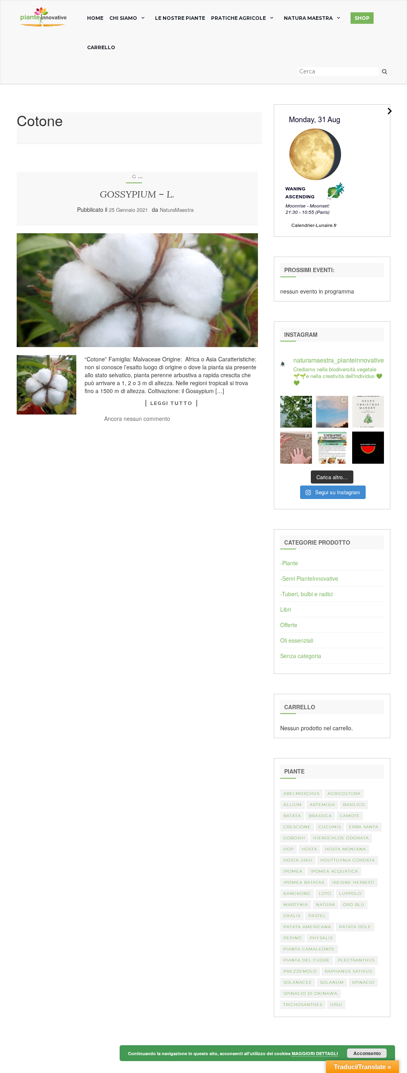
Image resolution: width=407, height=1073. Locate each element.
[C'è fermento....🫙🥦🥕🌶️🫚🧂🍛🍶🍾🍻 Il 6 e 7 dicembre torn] (332, 447)
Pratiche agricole (238, 18)
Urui (336, 1004)
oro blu (353, 904)
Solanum (332, 982)
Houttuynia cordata (347, 860)
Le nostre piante (180, 18)
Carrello (101, 47)
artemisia (322, 804)
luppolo (350, 893)
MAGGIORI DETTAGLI (315, 1053)
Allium (292, 804)
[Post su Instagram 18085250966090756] (368, 412)
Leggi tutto (171, 403)
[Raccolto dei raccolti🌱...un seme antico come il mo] (296, 447)
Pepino (292, 938)
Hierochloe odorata (341, 838)
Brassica (320, 815)
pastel (317, 915)
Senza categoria (300, 656)
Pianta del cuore (306, 960)
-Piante (289, 563)
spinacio (363, 982)
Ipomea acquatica (334, 871)
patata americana (307, 926)
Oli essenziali (296, 640)
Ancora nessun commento (137, 418)
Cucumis (330, 826)
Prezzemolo (300, 971)
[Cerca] (384, 71)
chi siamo (123, 18)
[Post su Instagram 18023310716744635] (368, 447)
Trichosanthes (302, 1004)
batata (292, 815)
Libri (285, 609)
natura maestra (308, 18)
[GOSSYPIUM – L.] (137, 290)
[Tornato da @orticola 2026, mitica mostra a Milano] (332, 412)
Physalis (321, 938)
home (95, 18)
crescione (297, 826)
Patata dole (355, 926)
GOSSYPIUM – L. (137, 194)
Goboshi (294, 838)
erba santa (363, 826)
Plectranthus (356, 960)
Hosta (309, 849)
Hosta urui (297, 860)
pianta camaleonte (309, 949)
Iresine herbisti (353, 882)
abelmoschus (301, 793)
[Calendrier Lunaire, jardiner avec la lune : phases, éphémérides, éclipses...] (314, 170)
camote (350, 815)
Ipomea (292, 871)
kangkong (297, 893)
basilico (354, 804)
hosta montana (345, 849)
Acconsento (367, 1053)
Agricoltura (344, 793)
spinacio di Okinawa (310, 993)
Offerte (288, 625)
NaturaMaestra (177, 209)
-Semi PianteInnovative (309, 578)
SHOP (362, 18)
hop (288, 849)
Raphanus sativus (348, 971)
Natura (325, 904)
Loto (325, 893)
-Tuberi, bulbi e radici (306, 594)
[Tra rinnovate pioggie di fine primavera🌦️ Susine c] (296, 412)
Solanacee (297, 982)
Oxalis (291, 915)
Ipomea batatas (303, 882)
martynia (295, 904)
